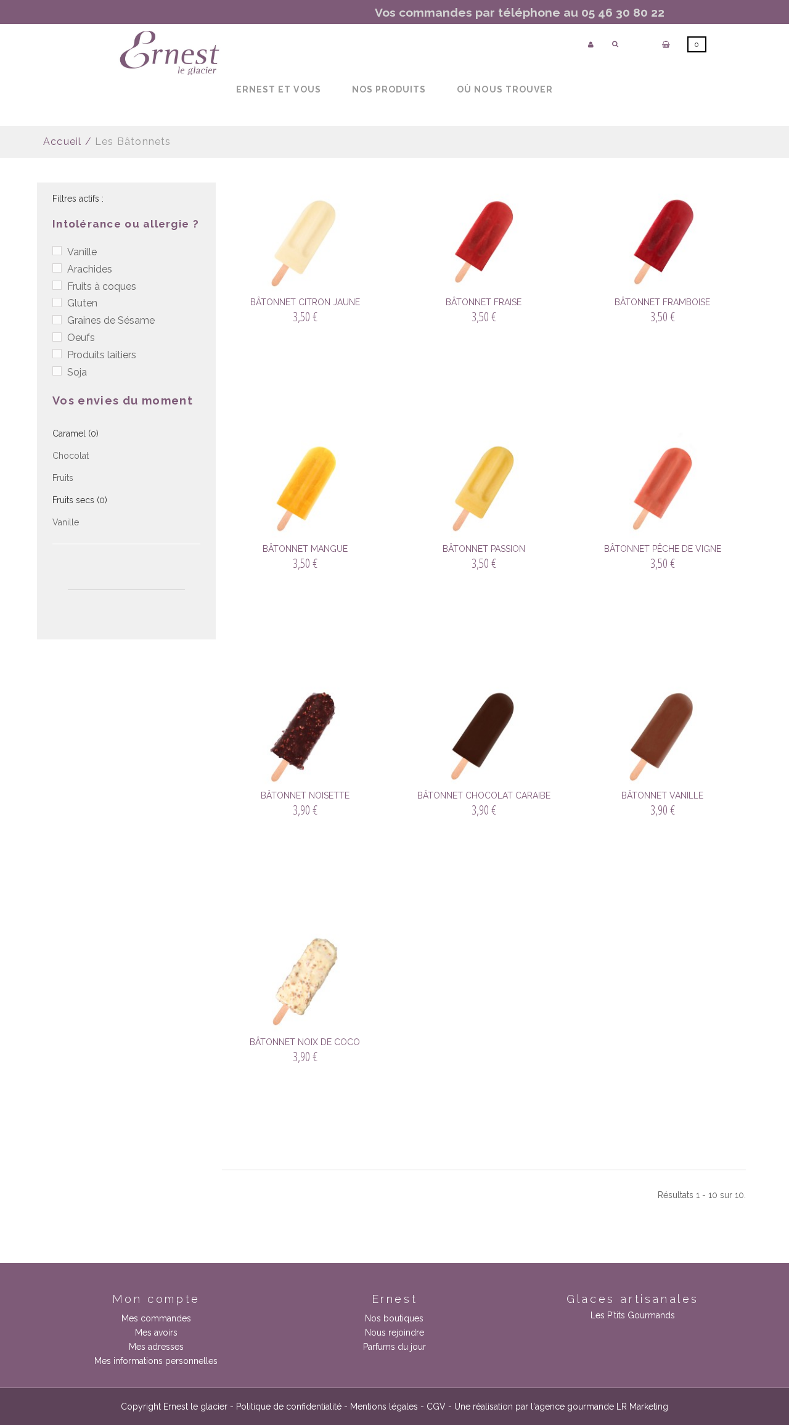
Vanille (82, 252)
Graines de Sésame (111, 320)
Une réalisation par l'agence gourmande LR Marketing (561, 1406)
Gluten (82, 303)
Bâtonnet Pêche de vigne (662, 549)
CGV (436, 1406)
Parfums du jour (394, 1347)
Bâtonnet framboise (662, 302)
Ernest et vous (278, 89)
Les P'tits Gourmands (633, 1315)
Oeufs (81, 337)
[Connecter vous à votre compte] (591, 44)
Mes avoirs (156, 1332)
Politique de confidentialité (288, 1406)
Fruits (62, 478)
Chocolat (70, 456)
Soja (77, 372)
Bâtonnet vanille (662, 795)
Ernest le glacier (195, 1406)
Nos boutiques (394, 1318)
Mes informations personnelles (156, 1361)
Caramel (75, 433)
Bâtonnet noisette (305, 795)
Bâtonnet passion (484, 549)
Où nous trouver (505, 89)
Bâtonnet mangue (305, 549)
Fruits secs (79, 500)
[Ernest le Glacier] (169, 53)
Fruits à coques (101, 286)
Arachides (89, 269)
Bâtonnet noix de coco (305, 1042)
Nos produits (389, 89)
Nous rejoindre (394, 1332)
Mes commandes (156, 1318)
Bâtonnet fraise (483, 302)
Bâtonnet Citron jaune (305, 302)
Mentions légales (384, 1406)
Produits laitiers (101, 355)
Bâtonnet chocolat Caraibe (483, 795)
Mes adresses (156, 1347)
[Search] (615, 44)
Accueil (62, 141)
